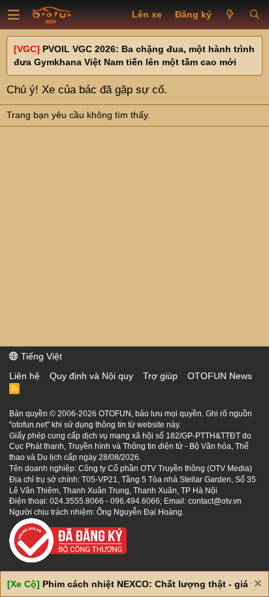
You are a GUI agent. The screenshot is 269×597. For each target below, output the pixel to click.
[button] (14, 15)
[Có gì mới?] (230, 15)
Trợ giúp (160, 376)
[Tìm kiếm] (254, 15)
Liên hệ (24, 376)
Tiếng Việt (40, 356)
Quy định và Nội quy (91, 376)
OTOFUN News (219, 376)
